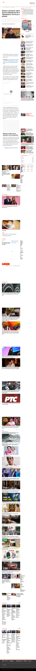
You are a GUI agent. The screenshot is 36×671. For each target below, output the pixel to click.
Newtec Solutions (29, 669)
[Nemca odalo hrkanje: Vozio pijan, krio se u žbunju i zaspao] (15, 245)
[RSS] (33, 40)
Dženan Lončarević (5, 234)
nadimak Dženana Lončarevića (6, 235)
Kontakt (6, 667)
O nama (30, 663)
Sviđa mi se (8, 265)
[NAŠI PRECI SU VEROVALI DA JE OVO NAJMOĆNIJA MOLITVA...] (15, 587)
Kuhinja (11, 663)
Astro (16, 663)
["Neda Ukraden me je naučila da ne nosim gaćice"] (15, 255)
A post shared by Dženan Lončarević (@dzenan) (11, 105)
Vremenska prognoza (24, 155)
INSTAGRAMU (11, 147)
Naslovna (3, 663)
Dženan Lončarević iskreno (12, 234)
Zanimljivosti (19, 663)
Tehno (22, 663)
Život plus (9, 663)
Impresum (3, 667)
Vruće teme (4, 238)
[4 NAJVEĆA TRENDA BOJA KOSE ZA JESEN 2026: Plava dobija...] (15, 178)
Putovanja (14, 663)
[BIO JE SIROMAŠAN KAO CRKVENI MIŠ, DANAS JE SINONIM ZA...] (15, 578)
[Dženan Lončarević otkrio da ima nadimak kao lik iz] (11, 33)
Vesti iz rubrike (4, 628)
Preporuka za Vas (4, 194)
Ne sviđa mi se (15, 265)
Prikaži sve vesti (24, 15)
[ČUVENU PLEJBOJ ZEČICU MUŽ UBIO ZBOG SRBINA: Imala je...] (15, 169)
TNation (33, 669)
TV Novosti (27, 663)
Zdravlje (6, 663)
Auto (24, 663)
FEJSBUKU (16, 147)
